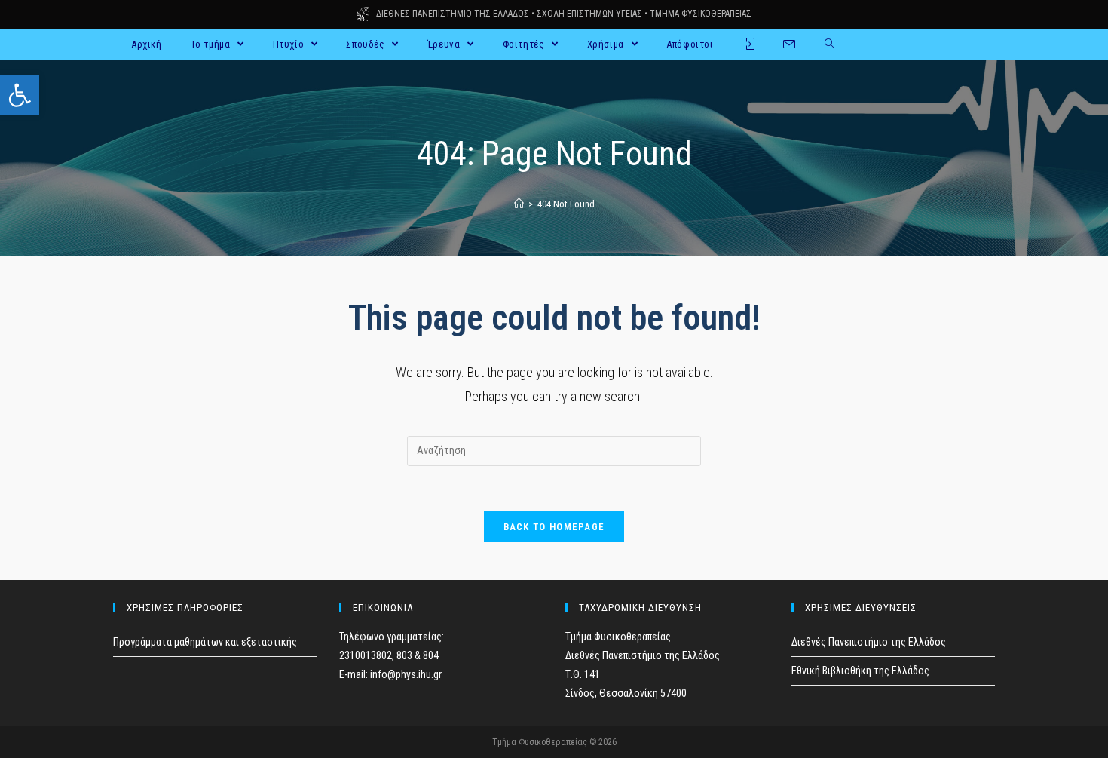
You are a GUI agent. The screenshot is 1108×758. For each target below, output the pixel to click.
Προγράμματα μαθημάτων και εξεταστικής (205, 642)
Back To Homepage (554, 526)
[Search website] (829, 44)
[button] (19, 95)
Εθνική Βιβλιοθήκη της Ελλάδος (860, 670)
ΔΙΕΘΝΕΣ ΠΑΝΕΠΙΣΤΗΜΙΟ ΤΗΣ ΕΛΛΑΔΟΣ (452, 13)
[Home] (519, 204)
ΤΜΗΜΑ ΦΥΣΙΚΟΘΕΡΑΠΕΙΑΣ (700, 13)
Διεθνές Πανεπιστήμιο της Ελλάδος (868, 642)
